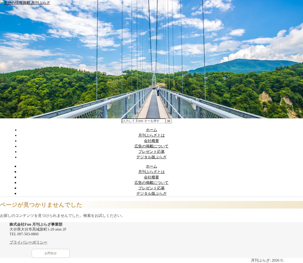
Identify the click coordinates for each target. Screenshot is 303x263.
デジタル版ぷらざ (151, 157)
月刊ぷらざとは (151, 135)
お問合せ (51, 253)
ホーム (151, 129)
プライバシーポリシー (28, 242)
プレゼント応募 (151, 151)
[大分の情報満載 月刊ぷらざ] (25, 2)
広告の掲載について (151, 146)
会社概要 (151, 140)
